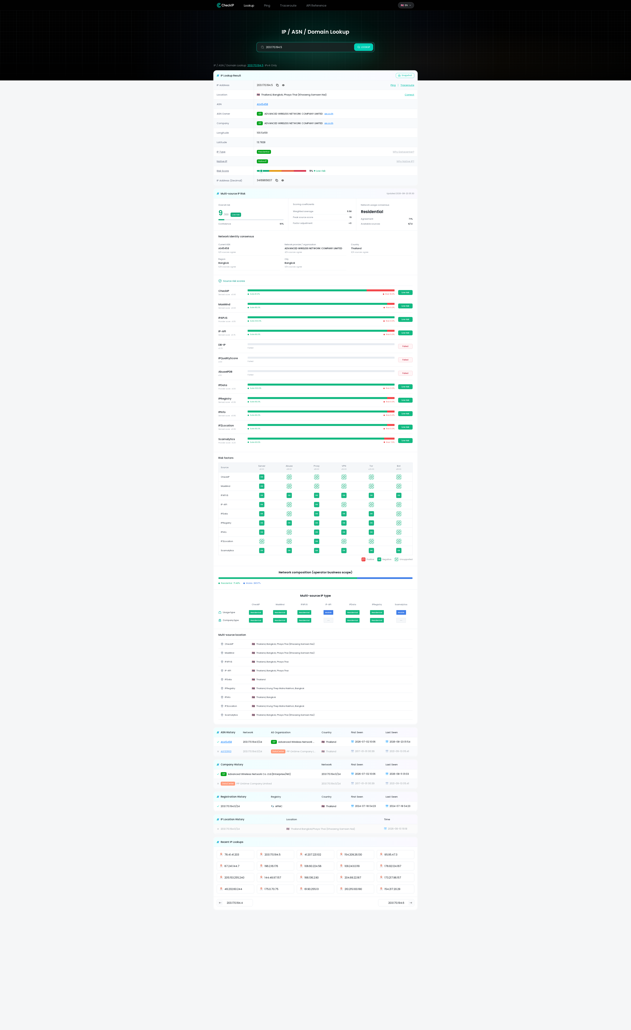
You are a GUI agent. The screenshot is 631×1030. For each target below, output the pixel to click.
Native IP (222, 161)
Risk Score (223, 171)
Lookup (249, 5)
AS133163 (226, 751)
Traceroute (288, 5)
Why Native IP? (405, 161)
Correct (409, 94)
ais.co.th (328, 113)
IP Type (221, 151)
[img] (263, 171)
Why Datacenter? (403, 151)
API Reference (316, 5)
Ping (267, 5)
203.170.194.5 (255, 65)
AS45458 (262, 104)
